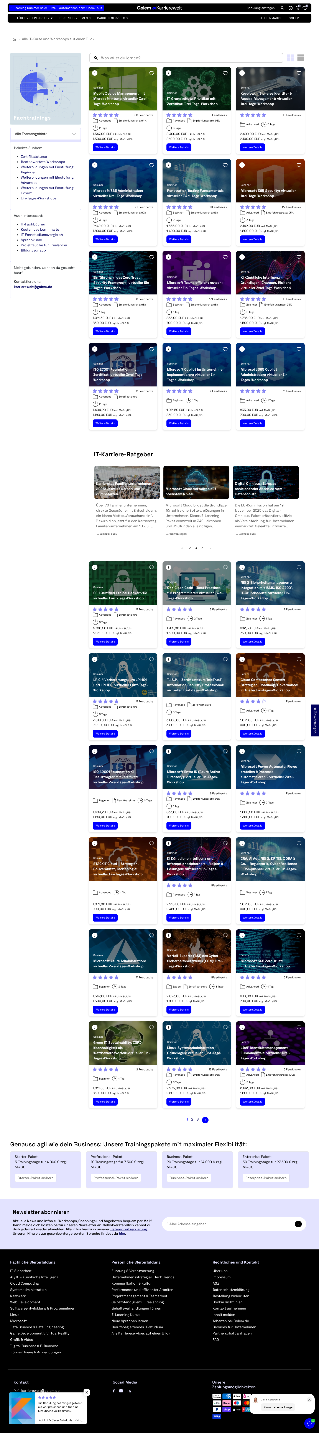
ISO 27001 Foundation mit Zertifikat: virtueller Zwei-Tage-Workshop (118, 374)
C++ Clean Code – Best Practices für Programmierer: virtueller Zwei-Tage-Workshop (195, 592)
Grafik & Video (21, 1339)
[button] (290, 7)
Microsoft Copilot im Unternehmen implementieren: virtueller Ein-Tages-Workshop (196, 374)
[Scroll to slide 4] (196, 548)
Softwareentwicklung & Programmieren (42, 1308)
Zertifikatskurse (34, 156)
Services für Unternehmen (234, 1327)
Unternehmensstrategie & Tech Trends (143, 1277)
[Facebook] (114, 1390)
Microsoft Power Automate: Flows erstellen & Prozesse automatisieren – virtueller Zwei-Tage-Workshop (269, 774)
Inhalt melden (224, 1314)
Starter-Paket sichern (36, 1178)
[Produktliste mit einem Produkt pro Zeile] (301, 57)
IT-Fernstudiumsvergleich (42, 234)
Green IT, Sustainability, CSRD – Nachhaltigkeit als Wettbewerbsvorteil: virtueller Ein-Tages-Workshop (121, 1050)
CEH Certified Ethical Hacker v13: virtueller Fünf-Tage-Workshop (120, 595)
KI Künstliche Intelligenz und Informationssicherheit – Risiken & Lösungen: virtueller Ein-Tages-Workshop (195, 866)
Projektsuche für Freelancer (44, 245)
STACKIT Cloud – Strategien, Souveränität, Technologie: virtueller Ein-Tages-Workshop (118, 868)
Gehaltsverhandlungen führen (136, 1308)
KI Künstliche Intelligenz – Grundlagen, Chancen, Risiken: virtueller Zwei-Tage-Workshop (266, 282)
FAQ (216, 1339)
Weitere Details (105, 147)
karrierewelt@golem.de (40, 1390)
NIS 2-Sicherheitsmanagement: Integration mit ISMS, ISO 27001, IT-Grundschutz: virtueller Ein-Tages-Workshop (267, 590)
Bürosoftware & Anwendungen (35, 1352)
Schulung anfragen (261, 8)
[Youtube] (121, 1390)
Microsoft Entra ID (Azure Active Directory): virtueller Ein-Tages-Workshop (193, 776)
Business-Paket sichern (189, 1178)
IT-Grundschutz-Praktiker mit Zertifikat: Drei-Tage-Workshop (192, 101)
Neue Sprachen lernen (130, 1321)
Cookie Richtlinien (228, 1302)
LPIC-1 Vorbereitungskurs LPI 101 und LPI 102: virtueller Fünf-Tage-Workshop (120, 684)
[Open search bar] (283, 8)
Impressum (222, 1277)
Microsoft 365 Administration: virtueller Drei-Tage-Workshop (118, 193)
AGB (216, 1283)
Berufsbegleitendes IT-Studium (137, 1327)
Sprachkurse (31, 240)
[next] (205, 1120)
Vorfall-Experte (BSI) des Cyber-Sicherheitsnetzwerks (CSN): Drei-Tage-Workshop (195, 960)
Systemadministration (28, 1289)
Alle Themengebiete (31, 133)
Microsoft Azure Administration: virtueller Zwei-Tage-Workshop (119, 963)
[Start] (14, 39)
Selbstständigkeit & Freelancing (138, 1302)
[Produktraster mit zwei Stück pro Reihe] (290, 58)
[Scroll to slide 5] (202, 548)
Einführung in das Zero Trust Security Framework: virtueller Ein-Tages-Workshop (122, 282)
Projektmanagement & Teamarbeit (139, 1296)
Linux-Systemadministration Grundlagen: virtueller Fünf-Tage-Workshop (194, 1052)
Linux (14, 1314)
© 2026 (33, 1414)
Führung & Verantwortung (133, 1271)
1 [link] (187, 1119)
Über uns (220, 1271)
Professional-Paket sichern (116, 1178)
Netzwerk (18, 1296)
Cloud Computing (24, 1283)
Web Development (25, 1302)
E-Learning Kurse (126, 1314)
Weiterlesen (109, 534)
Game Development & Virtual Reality (39, 1333)
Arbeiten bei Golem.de (231, 1321)
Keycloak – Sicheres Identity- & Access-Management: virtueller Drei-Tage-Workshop (266, 98)
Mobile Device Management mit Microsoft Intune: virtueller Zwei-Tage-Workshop (120, 98)
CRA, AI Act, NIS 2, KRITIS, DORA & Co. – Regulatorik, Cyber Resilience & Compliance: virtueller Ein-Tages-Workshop (269, 866)
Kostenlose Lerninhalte (40, 229)
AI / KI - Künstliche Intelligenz (34, 1277)
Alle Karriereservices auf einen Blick (141, 1333)
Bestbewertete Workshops (43, 161)
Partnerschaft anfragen (232, 1333)
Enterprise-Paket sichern (266, 1178)
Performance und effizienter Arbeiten (142, 1289)
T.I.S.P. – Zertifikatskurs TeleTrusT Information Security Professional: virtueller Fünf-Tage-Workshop (195, 684)
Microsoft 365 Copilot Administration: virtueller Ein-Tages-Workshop (265, 374)
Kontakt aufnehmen (229, 1308)
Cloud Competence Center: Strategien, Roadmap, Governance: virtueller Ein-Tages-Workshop (269, 684)
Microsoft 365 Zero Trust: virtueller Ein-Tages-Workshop (265, 963)
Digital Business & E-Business (34, 1346)
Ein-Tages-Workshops (38, 198)
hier (122, 1233)
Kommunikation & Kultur (132, 1283)
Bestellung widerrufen (231, 1296)
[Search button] (94, 58)
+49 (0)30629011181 (38, 1397)
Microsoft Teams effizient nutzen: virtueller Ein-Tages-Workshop (195, 285)
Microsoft (18, 1321)
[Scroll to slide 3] (190, 548)
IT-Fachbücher (33, 224)
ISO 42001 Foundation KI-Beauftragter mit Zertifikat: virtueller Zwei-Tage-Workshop (118, 776)
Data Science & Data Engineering (37, 1327)
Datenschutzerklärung (128, 1229)
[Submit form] (298, 1224)
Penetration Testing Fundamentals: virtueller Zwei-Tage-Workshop (196, 193)
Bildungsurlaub (33, 250)
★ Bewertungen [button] (315, 720)
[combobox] (191, 58)
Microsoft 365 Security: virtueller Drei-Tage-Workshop (268, 193)
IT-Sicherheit (20, 1271)
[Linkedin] (129, 1390)
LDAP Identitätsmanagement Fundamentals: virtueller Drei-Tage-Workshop (265, 1052)
